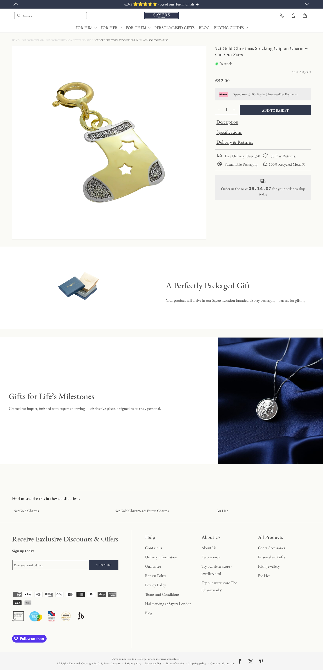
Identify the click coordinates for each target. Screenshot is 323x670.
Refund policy (133, 663)
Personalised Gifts (271, 556)
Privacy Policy (155, 584)
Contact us (153, 547)
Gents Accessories (271, 547)
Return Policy (155, 575)
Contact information (222, 663)
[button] (85, 27)
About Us (208, 547)
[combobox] (51, 15)
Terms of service (175, 663)
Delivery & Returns (234, 142)
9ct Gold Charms (32, 40)
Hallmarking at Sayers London (168, 603)
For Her (222, 510)
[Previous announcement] (16, 4)
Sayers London (111, 663)
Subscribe (103, 565)
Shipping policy (197, 663)
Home (15, 40)
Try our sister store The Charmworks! (219, 586)
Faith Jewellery (269, 566)
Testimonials (211, 556)
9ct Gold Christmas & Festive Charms (69, 40)
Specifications (229, 132)
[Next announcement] (307, 4)
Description (227, 122)
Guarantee (153, 566)
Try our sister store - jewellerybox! (216, 570)
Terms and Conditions (162, 594)
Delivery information (161, 556)
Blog (148, 612)
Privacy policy (153, 663)
